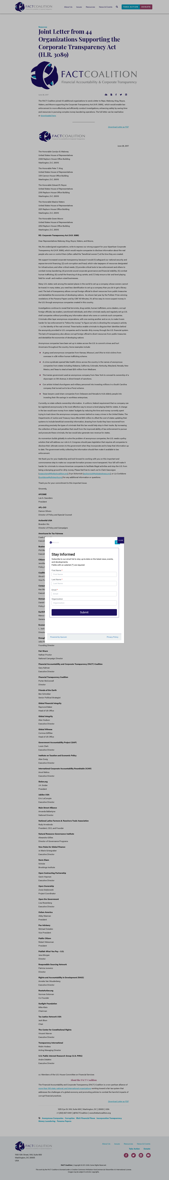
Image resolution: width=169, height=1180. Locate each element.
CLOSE (120, 540)
